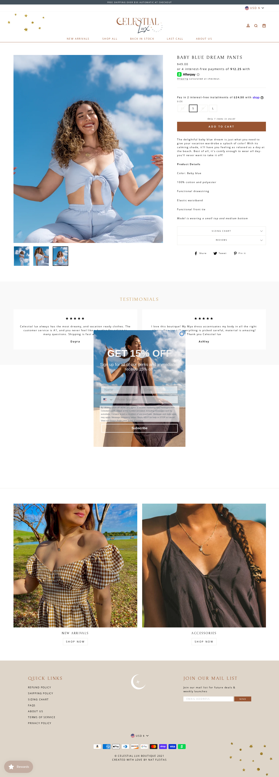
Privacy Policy (116, 420)
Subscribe (139, 428)
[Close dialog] (182, 334)
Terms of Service (135, 420)
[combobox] (107, 399)
